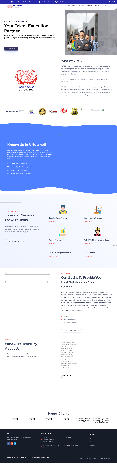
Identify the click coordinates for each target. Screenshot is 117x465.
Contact (105, 5)
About (74, 5)
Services (82, 5)
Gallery (89, 5)
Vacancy (97, 5)
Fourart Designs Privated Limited (39, 457)
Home (67, 5)
